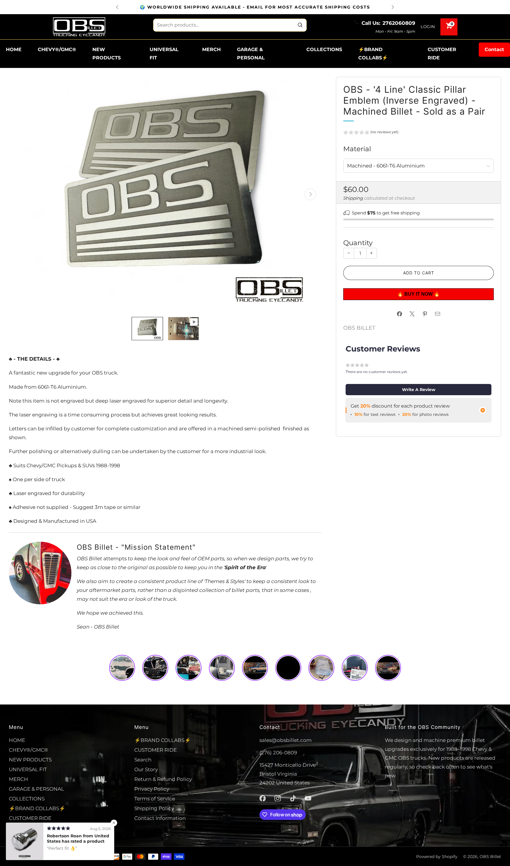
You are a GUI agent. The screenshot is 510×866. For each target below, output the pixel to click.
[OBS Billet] (79, 26)
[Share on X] (412, 314)
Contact (494, 49)
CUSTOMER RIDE (442, 54)
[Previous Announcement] (117, 7)
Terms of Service (154, 798)
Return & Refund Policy (163, 779)
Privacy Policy (151, 789)
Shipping (353, 198)
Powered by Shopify (436, 856)
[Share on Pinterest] (425, 314)
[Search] (300, 25)
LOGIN (428, 26)
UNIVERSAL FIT (164, 54)
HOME (14, 49)
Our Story (146, 769)
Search (142, 759)
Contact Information (160, 818)
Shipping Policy (154, 808)
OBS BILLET (359, 328)
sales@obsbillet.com (285, 740)
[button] (370, 133)
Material (357, 148)
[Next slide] (310, 194)
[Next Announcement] (393, 7)
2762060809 (398, 23)
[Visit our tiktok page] (293, 798)
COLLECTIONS (324, 49)
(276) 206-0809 (278, 752)
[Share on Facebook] (399, 314)
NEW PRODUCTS (106, 54)
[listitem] (255, 7)
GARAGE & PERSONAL (251, 54)
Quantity (357, 242)
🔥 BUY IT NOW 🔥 (419, 294)
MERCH (211, 49)
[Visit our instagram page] (277, 798)
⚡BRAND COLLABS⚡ (373, 54)
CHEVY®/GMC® (57, 49)
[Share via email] (438, 314)
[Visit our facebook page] (262, 798)
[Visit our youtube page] (308, 798)
